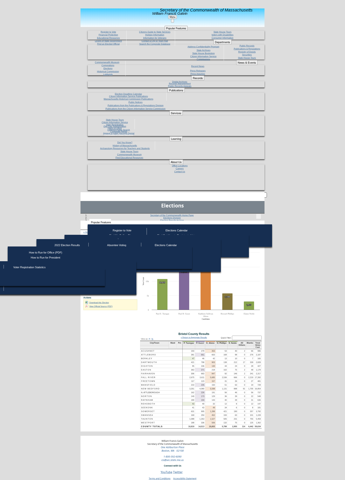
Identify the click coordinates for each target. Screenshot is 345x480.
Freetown (148, 381)
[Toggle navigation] (258, 216)
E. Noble (233, 343)
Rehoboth (148, 404)
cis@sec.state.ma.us (172, 460)
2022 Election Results (67, 245)
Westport (148, 423)
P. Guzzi (200, 343)
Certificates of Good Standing (118, 135)
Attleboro (148, 355)
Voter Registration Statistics (29, 267)
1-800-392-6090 (172, 456)
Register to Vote (122, 230)
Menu (172, 17)
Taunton (147, 419)
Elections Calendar (176, 230)
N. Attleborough (150, 392)
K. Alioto (210, 343)
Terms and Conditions (160, 478)
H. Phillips (221, 343)
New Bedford (150, 389)
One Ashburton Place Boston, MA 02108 (172, 448)
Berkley (146, 358)
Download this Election (99, 302)
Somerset (148, 411)
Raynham (147, 400)
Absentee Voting (116, 245)
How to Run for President (45, 257)
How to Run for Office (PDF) (45, 252)
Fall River (148, 377)
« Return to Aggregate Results (194, 337)
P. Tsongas (189, 343)
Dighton (147, 366)
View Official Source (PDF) (101, 306)
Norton (146, 396)
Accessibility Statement (184, 478)
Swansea (147, 415)
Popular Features (101, 222)
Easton (146, 370)
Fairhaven (148, 373)
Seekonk (147, 407)
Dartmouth (149, 362)
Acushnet (148, 351)
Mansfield (148, 385)
